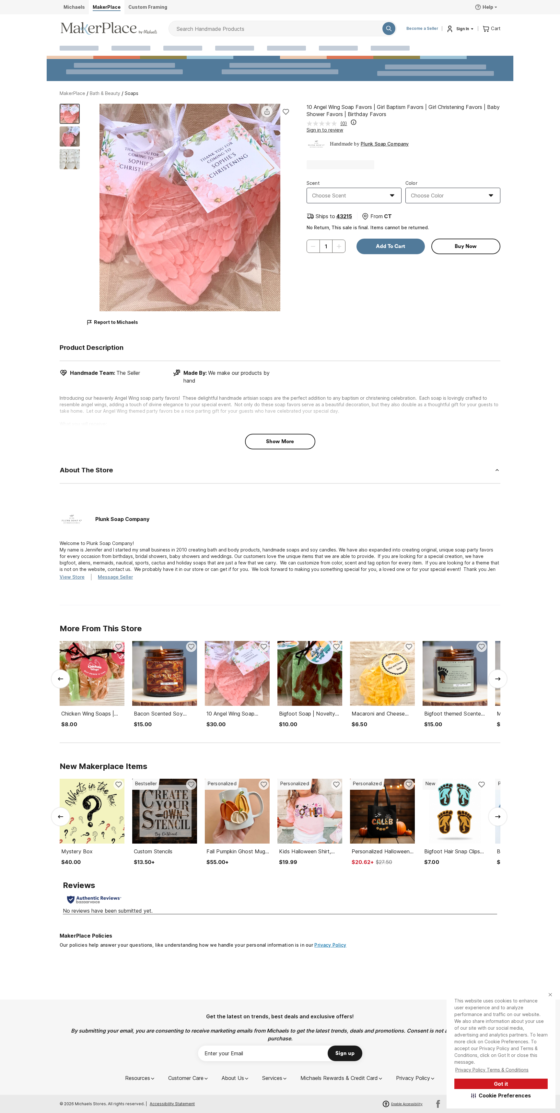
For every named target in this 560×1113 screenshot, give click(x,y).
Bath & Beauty (105, 93)
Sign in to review (325, 130)
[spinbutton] (326, 246)
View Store (72, 577)
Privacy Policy (330, 945)
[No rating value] (323, 123)
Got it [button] (501, 1084)
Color (411, 183)
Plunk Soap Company (385, 144)
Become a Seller (422, 28)
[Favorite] (286, 111)
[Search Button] (388, 28)
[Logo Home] (109, 28)
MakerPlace (72, 93)
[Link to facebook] (438, 1104)
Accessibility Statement (172, 1103)
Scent (313, 183)
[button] (501, 1095)
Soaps (131, 93)
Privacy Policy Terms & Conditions (492, 1069)
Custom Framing (147, 7)
